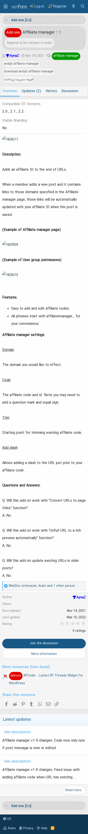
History (51, 91)
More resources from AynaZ (26, 667)
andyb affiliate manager (21, 63)
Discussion (69, 91)
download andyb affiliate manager (29, 71)
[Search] (82, 6)
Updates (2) (31, 91)
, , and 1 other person (42, 585)
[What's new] (73, 6)
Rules (12, 828)
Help (44, 828)
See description (17, 732)
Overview (9, 91)
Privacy (28, 828)
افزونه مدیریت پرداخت (19, 79)
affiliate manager (66, 55)
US (8, 819)
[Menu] (5, 6)
